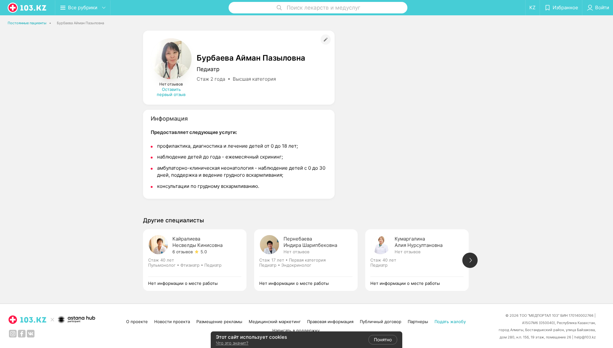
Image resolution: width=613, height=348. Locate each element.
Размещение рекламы (219, 321)
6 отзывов (182, 251)
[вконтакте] (30, 333)
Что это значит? (232, 342)
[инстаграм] (13, 333)
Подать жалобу (450, 321)
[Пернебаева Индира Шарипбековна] (309, 260)
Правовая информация (330, 321)
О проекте (137, 321)
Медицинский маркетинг (275, 321)
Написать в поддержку (296, 330)
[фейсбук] (22, 333)
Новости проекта (172, 321)
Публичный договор (380, 321)
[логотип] (27, 8)
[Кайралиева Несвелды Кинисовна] (198, 260)
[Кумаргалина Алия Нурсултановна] (420, 260)
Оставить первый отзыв (171, 92)
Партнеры (418, 321)
